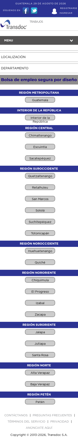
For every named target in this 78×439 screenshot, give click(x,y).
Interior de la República (40, 118)
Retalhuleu (40, 187)
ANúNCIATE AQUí (39, 428)
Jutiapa (40, 343)
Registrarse (68, 8)
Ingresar (65, 13)
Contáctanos (16, 415)
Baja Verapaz (40, 384)
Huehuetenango (40, 251)
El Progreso (40, 291)
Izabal (40, 303)
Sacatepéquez (40, 158)
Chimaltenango (40, 135)
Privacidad (60, 421)
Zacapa (40, 314)
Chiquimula (40, 280)
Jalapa (40, 332)
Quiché (40, 262)
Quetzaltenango (40, 176)
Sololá (40, 210)
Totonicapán (40, 233)
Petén (40, 402)
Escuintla (40, 147)
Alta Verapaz (40, 372)
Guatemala (40, 100)
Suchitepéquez (40, 222)
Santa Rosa (40, 355)
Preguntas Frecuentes (53, 415)
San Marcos (40, 199)
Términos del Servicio (26, 421)
